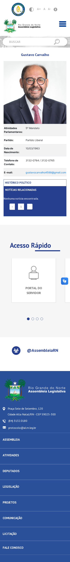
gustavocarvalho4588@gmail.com (46, 172)
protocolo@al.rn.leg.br (22, 427)
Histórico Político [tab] (18, 182)
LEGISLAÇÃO (11, 487)
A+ (39, 9)
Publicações (9, 524)
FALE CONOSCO (13, 548)
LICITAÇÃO (10, 534)
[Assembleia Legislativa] (20, 26)
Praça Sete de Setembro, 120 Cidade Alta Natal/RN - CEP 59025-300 (32, 411)
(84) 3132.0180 (17, 420)
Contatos (7, 477)
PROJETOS (10, 502)
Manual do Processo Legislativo (20, 492)
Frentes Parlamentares (15, 461)
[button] (28, 319)
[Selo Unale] (18, 9)
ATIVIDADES (11, 455)
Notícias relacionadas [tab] (20, 190)
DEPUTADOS (11, 471)
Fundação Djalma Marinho (17, 445)
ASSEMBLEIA (11, 440)
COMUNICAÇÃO (12, 518)
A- (49, 9)
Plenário (7, 461)
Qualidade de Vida (13, 508)
